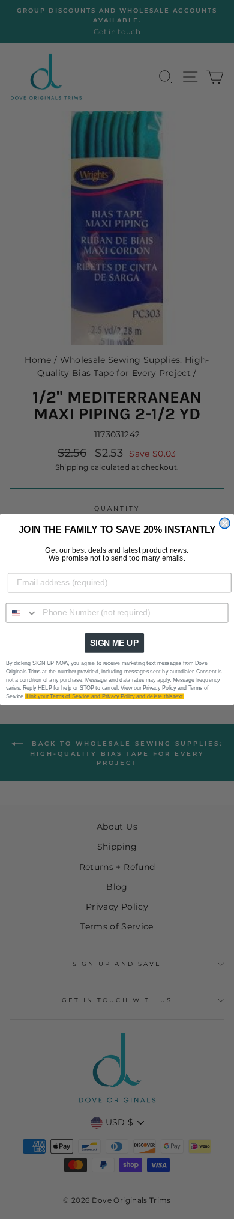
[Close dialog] (225, 523)
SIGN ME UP (114, 643)
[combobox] (21, 613)
